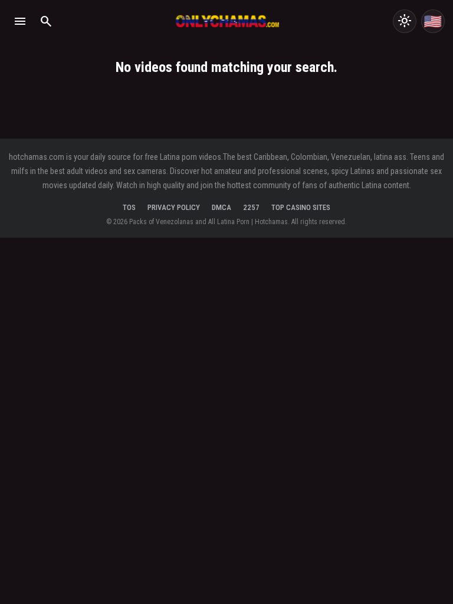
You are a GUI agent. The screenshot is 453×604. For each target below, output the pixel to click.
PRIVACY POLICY (173, 207)
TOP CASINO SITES (300, 207)
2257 (251, 207)
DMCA (221, 207)
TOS (129, 207)
